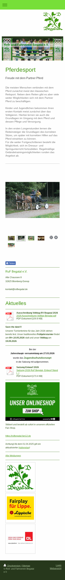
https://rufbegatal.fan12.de (18, 436)
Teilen (11, 263)
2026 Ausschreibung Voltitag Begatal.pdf (36, 315)
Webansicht (55, 568)
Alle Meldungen (13, 455)
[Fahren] (32, 207)
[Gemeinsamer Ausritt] (11, 238)
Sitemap (26, 566)
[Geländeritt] (31, 238)
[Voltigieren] (41, 238)
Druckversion (14, 566)
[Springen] (11, 245)
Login (58, 565)
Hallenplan (24, 447)
